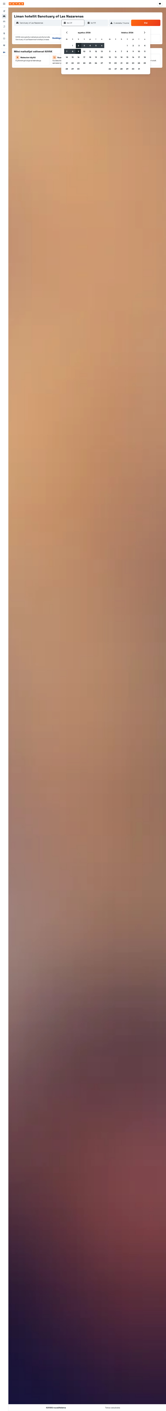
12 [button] (96, 51)
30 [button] (78, 69)
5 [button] (95, 45)
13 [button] (102, 51)
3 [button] (84, 45)
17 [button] (84, 57)
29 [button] (72, 69)
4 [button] (90, 45)
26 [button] (96, 63)
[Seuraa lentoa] (4, 38)
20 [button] (101, 57)
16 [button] (78, 57)
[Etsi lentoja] (4, 11)
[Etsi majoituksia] (4, 16)
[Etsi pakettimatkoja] (4, 26)
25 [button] (90, 63)
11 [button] (90, 51)
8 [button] (72, 51)
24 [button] (84, 63)
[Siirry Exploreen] (4, 33)
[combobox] (40, 23)
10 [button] (84, 51)
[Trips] (4, 45)
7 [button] (66, 51)
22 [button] (72, 63)
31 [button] (139, 69)
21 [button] (67, 63)
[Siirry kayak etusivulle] (16, 3)
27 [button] (102, 63)
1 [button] (72, 45)
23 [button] (78, 63)
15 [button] (73, 57)
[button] (4, 3)
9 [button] (78, 51)
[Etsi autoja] (4, 21)
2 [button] (78, 45)
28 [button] (67, 69)
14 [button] (67, 57)
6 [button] (101, 45)
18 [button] (90, 57)
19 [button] (96, 57)
